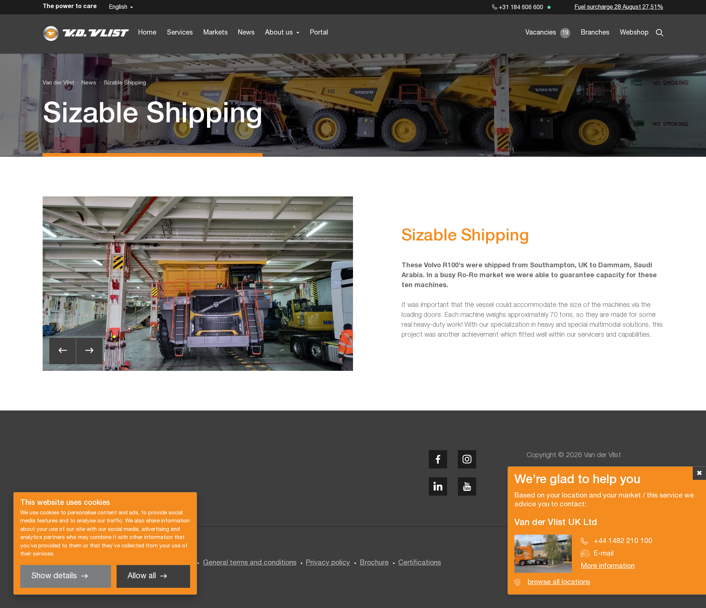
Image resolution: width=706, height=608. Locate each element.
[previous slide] (62, 351)
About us (279, 33)
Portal (319, 33)
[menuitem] (85, 83)
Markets (215, 33)
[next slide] (89, 351)
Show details (54, 576)
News (246, 33)
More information (608, 566)
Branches (595, 33)
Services (180, 33)
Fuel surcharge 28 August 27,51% (618, 7)
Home (147, 33)
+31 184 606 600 (520, 7)
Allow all (142, 576)
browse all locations (559, 582)
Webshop (634, 33)
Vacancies (546, 33)
